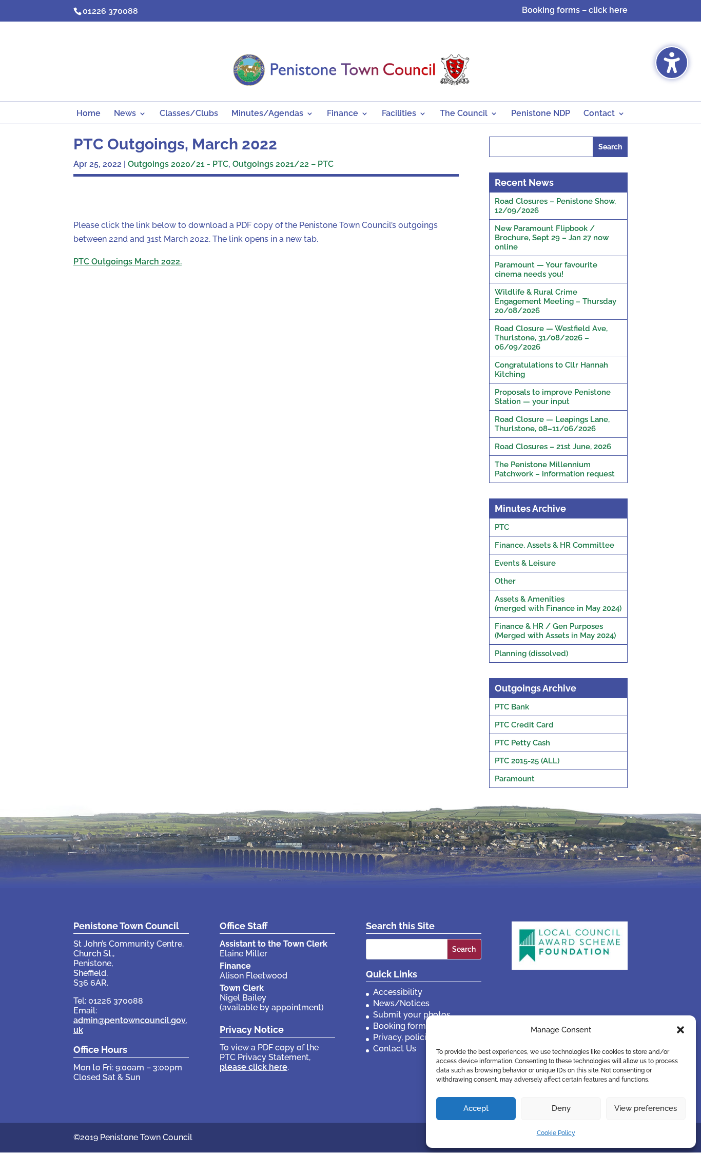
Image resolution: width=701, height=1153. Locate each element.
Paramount (515, 778)
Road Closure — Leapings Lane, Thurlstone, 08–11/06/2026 (552, 424)
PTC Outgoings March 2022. (127, 261)
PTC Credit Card (524, 724)
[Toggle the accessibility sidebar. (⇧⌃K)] (671, 62)
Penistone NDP (540, 114)
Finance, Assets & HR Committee (554, 545)
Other (505, 581)
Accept (476, 1108)
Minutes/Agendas (267, 114)
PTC (502, 527)
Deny (561, 1108)
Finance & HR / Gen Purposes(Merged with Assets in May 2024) (555, 631)
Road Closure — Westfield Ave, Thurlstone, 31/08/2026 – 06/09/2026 (551, 338)
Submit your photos (412, 1015)
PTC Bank (512, 707)
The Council (464, 114)
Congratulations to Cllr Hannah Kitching (551, 369)
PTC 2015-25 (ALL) (527, 760)
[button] (680, 1030)
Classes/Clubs (189, 114)
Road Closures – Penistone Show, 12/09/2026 (555, 206)
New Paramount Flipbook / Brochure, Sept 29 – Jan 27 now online (552, 238)
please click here (253, 1067)
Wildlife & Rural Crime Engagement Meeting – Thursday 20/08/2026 (555, 301)
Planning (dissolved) (531, 653)
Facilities (399, 114)
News (125, 114)
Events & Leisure (525, 563)
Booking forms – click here (575, 10)
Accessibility (397, 992)
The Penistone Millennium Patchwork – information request (555, 469)
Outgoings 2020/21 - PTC (178, 164)
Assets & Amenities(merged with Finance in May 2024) (558, 603)
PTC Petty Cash (522, 742)
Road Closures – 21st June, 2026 (553, 446)
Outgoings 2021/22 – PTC (283, 164)
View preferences (645, 1108)
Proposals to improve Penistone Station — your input (553, 397)
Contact (599, 114)
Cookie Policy (556, 1133)
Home (88, 114)
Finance (342, 114)
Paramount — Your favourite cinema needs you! (546, 269)
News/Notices (401, 1003)
